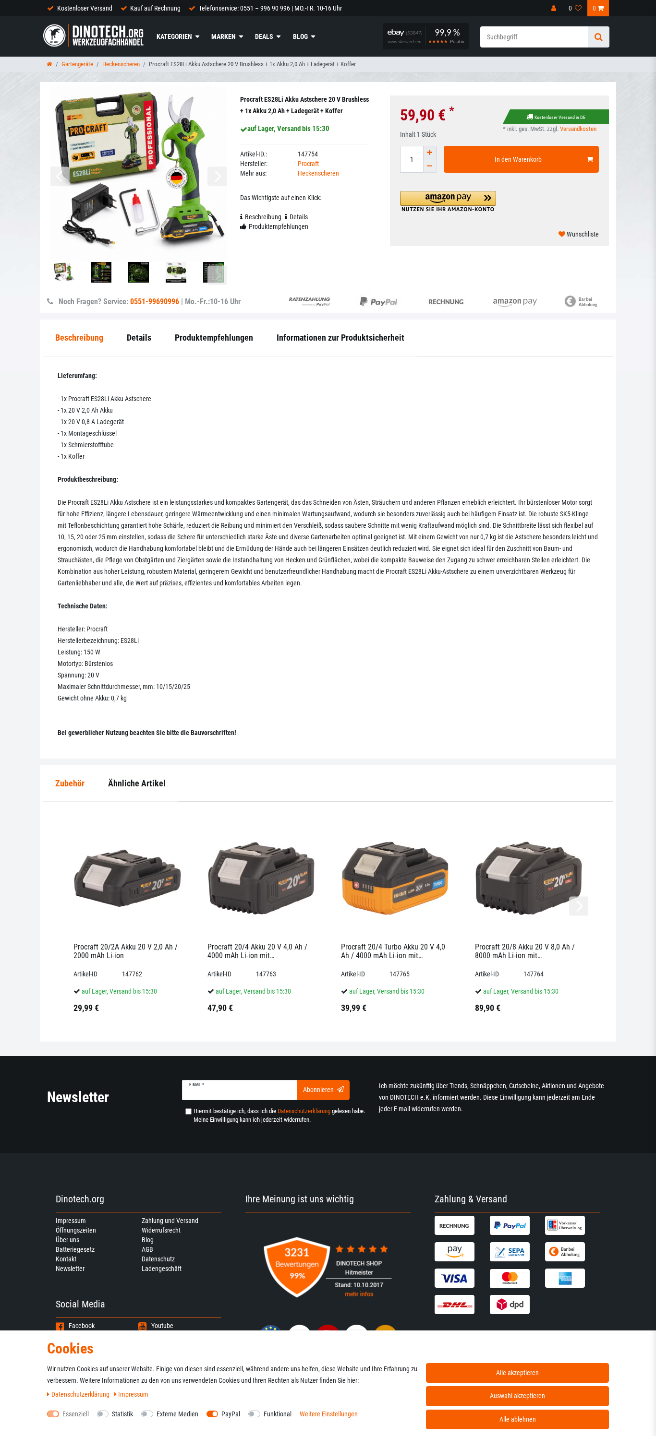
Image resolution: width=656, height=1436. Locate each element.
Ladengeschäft (162, 1268)
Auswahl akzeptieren (517, 1396)
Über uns (67, 1240)
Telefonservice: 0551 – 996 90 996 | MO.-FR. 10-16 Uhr (270, 8)
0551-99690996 (154, 301)
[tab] (70, 783)
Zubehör (70, 783)
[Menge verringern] (430, 166)
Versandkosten (578, 128)
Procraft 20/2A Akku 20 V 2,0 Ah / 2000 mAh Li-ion (125, 951)
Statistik (122, 1414)
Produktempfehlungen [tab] (278, 226)
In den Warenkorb (518, 159)
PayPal (230, 1414)
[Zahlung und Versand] (461, 1225)
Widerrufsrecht (161, 1230)
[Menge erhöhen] (430, 152)
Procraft (308, 163)
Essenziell (75, 1414)
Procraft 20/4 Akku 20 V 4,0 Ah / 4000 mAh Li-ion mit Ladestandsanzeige (257, 951)
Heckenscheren (121, 64)
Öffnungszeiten (76, 1230)
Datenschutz (158, 1259)
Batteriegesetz (75, 1249)
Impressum (71, 1220)
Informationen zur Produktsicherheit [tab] (340, 337)
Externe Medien (177, 1414)
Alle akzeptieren (517, 1373)
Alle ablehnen (517, 1419)
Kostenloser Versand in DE (560, 117)
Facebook (82, 1325)
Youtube (162, 1325)
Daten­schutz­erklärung (81, 1394)
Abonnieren (318, 1089)
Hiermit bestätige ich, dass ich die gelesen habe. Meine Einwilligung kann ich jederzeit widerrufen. (279, 1115)
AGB (147, 1249)
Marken (223, 36)
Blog (300, 36)
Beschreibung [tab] (263, 217)
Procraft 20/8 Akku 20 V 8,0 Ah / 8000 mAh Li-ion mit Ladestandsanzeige (525, 951)
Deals (264, 36)
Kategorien (174, 36)
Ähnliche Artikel (137, 783)
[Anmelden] (554, 8)
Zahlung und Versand (170, 1220)
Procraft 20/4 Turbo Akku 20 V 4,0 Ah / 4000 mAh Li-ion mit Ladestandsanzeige (393, 951)
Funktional (278, 1414)
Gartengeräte (77, 64)
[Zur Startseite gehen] (49, 64)
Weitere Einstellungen (329, 1414)
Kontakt (66, 1259)
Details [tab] (299, 217)
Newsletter (70, 1268)
